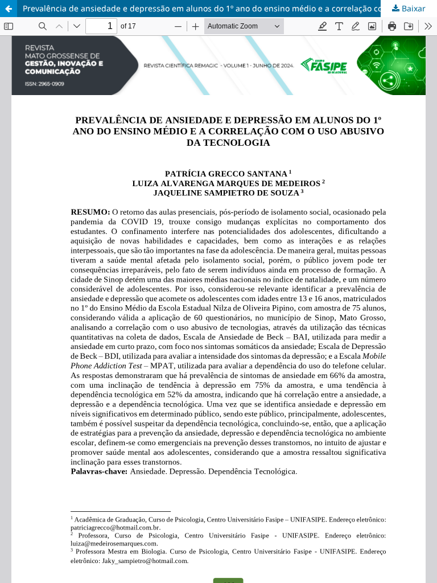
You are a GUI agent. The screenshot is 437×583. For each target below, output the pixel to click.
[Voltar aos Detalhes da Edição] (8, 8)
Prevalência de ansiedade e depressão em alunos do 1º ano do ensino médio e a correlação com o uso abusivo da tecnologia (230, 8)
